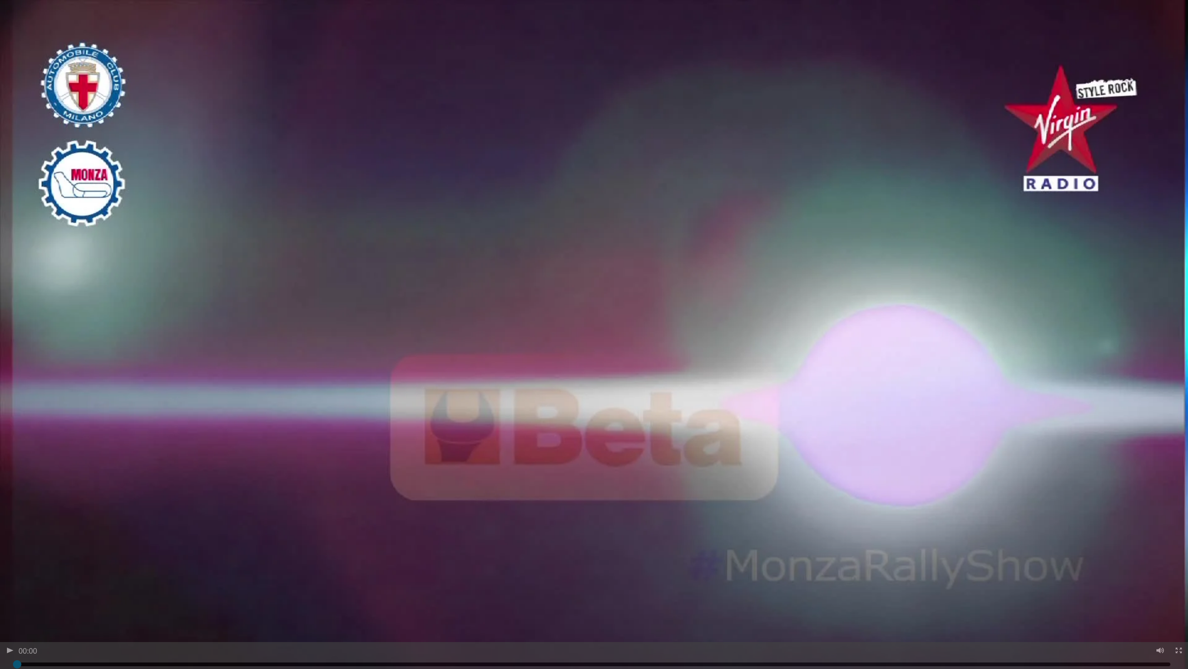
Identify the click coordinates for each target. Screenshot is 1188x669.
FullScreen (1178, 651)
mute (1159, 651)
